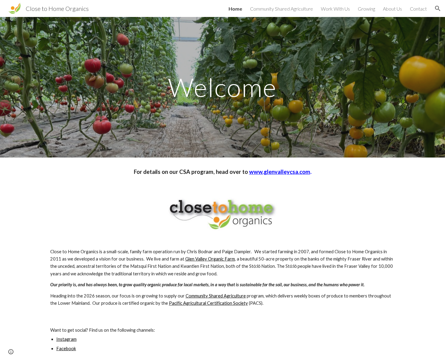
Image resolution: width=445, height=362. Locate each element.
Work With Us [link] (335, 9)
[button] (437, 8)
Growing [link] (366, 9)
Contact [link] (418, 9)
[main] (222, 87)
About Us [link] (392, 9)
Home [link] (235, 9)
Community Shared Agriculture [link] (281, 9)
